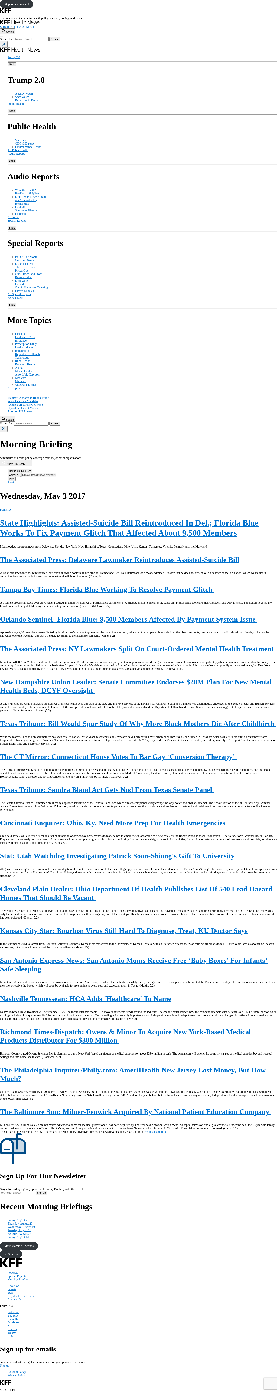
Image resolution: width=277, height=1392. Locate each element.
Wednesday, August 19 (21, 1226)
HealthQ (20, 207)
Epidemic (20, 213)
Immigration (22, 350)
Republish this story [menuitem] (20, 471)
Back (12, 64)
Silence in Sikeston (26, 210)
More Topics (15, 297)
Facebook (13, 1322)
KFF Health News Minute (30, 196)
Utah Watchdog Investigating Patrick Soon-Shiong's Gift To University (117, 856)
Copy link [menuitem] (14, 474)
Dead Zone (21, 280)
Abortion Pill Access (20, 411)
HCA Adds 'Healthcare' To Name (85, 999)
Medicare (20, 377)
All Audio (13, 217)
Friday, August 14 (18, 1237)
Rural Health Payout (27, 100)
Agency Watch (24, 93)
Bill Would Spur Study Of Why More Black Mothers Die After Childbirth (138, 723)
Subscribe (6, 26)
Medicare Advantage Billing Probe (28, 397)
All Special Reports (19, 294)
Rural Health (22, 361)
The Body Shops (25, 267)
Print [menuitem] (11, 478)
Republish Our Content (21, 1296)
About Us (13, 1285)
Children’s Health (25, 384)
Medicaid (20, 381)
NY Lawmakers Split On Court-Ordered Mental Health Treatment (137, 649)
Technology (22, 357)
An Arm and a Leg (26, 200)
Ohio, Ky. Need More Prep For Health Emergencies (112, 823)
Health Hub (22, 203)
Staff (10, 1292)
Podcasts (13, 1272)
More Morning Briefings (19, 1245)
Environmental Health (28, 146)
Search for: (7, 39)
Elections (20, 333)
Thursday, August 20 (20, 1223)
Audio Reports (16, 153)
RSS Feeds (11, 1254)
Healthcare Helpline (27, 193)
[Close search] (4, 44)
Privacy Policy (16, 1375)
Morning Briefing (18, 1279)
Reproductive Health (27, 354)
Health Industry (24, 347)
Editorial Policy (17, 1372)
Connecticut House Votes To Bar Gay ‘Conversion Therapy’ (118, 757)
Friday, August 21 (18, 1220)
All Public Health (18, 150)
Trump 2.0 (14, 57)
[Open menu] (1, 36)
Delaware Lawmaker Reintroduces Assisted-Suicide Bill (119, 560)
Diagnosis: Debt (24, 263)
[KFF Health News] (20, 23)
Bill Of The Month (26, 257)
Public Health (16, 103)
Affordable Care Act (27, 374)
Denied (19, 284)
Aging (19, 367)
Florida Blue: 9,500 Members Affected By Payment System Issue (128, 619)
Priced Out (21, 270)
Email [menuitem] (11, 482)
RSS (10, 1336)
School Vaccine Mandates (23, 401)
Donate (30, 26)
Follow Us (18, 26)
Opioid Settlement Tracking (31, 287)
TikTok (12, 1332)
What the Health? (25, 190)
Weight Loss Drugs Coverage (25, 404)
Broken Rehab (23, 277)
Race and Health (25, 364)
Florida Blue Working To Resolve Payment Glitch (107, 589)
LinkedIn (13, 1319)
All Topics (14, 388)
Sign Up (41, 1192)
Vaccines (20, 140)
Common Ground (25, 260)
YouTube (13, 1315)
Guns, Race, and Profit (28, 273)
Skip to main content (16, 4)
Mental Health (23, 371)
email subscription (155, 1131)
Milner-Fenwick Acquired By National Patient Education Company (135, 1112)
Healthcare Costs (25, 337)
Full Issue (5, 509)
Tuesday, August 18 (19, 1230)
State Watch (22, 97)
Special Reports (17, 220)
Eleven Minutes (24, 290)
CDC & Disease (24, 143)
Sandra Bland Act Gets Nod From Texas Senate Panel (107, 790)
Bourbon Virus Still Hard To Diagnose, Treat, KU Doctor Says (124, 931)
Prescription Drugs (26, 344)
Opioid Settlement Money (23, 408)
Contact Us (14, 1299)
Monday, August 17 (19, 1233)
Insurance (21, 340)
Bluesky (12, 1329)
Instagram (13, 1312)
